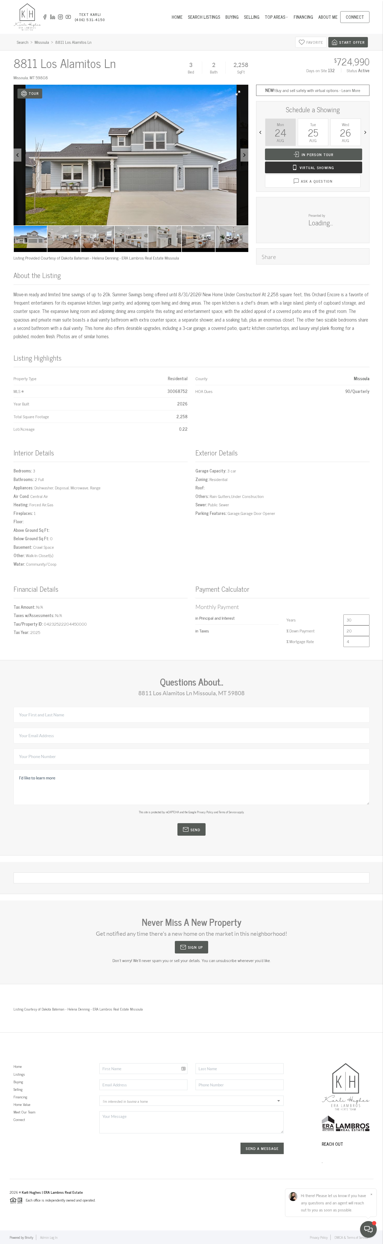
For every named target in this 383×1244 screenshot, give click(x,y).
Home (18, 1066)
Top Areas (275, 17)
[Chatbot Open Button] (368, 1229)
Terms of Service (228, 812)
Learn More (351, 90)
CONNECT (355, 17)
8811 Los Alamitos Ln (73, 42)
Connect (19, 1119)
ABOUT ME (328, 17)
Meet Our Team (24, 1112)
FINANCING (303, 17)
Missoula (42, 42)
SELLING (252, 17)
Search (22, 42)
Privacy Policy (205, 812)
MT (32, 77)
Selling (18, 1089)
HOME (177, 17)
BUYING (232, 17)
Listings (19, 1074)
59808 (42, 77)
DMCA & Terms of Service (351, 1237)
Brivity (29, 1237)
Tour (34, 93)
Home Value (22, 1104)
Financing (20, 1097)
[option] (131, 155)
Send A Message (262, 1148)
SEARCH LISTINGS (204, 17)
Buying (18, 1082)
